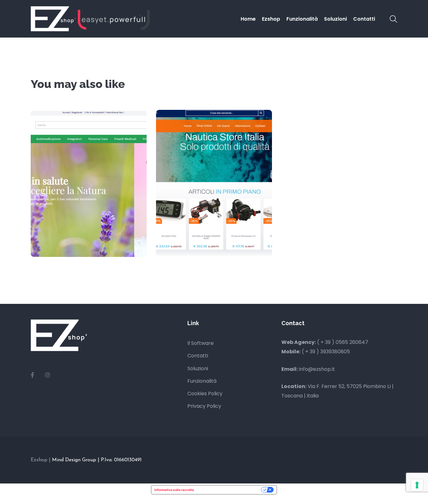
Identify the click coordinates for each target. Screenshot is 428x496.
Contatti (197, 355)
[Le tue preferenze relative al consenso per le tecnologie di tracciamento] (417, 485)
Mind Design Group (75, 460)
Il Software (200, 343)
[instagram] (47, 375)
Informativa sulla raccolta (174, 490)
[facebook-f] (32, 375)
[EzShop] (90, 18)
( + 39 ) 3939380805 (326, 351)
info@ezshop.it (317, 369)
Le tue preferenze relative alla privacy (229, 490)
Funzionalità (202, 381)
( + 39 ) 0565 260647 (342, 342)
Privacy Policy (204, 406)
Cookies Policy (204, 393)
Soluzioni (197, 368)
